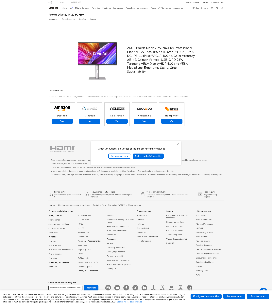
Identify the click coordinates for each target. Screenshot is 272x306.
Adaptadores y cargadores (118, 260)
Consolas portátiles (56, 228)
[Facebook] (126, 288)
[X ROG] (162, 288)
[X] (135, 288)
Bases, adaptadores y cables (119, 264)
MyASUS (170, 243)
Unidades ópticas (85, 266)
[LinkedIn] (144, 288)
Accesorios (53, 233)
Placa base (82, 245)
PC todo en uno (84, 215)
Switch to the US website (148, 156)
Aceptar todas (258, 296)
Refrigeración (83, 258)
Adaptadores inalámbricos (118, 226)
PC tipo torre (83, 220)
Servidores (111, 235)
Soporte (93, 19)
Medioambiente (192, 2)
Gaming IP (111, 269)
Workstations (83, 232)
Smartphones (54, 220)
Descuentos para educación (207, 254)
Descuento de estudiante (206, 258)
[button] (205, 2)
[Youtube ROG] (171, 288)
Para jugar (52, 258)
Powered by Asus (203, 241)
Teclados (110, 243)
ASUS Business (217, 2)
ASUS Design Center (204, 232)
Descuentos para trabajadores (208, 249)
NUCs (80, 224)
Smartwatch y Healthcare (59, 224)
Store (64, 8)
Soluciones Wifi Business (117, 230)
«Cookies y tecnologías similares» (129, 302)
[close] (178, 144)
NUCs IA (199, 228)
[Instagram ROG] (180, 288)
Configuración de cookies (206, 296)
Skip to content (50, 8)
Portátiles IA (201, 215)
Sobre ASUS (142, 215)
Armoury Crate (202, 271)
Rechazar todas (234, 296)
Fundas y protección (115, 256)
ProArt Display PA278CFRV (66, 15)
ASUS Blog (200, 266)
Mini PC (81, 228)
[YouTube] (117, 288)
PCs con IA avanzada (204, 224)
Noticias (140, 224)
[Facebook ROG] (153, 288)
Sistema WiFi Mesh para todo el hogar (120, 221)
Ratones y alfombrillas (116, 247)
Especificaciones (68, 19)
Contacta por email (174, 226)
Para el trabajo (54, 245)
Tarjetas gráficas (84, 249)
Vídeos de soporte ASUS (176, 239)
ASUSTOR (141, 232)
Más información (144, 241)
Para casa (52, 241)
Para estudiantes (55, 254)
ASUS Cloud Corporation (147, 237)
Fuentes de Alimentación (88, 262)
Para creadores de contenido (60, 250)
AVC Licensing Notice (205, 262)
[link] (53, 8)
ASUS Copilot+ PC (204, 220)
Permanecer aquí (119, 156)
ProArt (96, 205)
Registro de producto (175, 222)
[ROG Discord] (190, 288)
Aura (198, 275)
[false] (62, 121)
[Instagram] (108, 288)
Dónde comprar (134, 205)
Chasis (80, 254)
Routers (110, 215)
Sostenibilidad (143, 228)
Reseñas (82, 19)
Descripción (53, 19)
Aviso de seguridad (174, 235)
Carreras (140, 220)
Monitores (52, 267)
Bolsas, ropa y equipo (116, 252)
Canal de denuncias (204, 245)
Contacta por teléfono (175, 230)
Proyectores (83, 237)
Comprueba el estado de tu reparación (177, 216)
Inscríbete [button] (91, 287)
